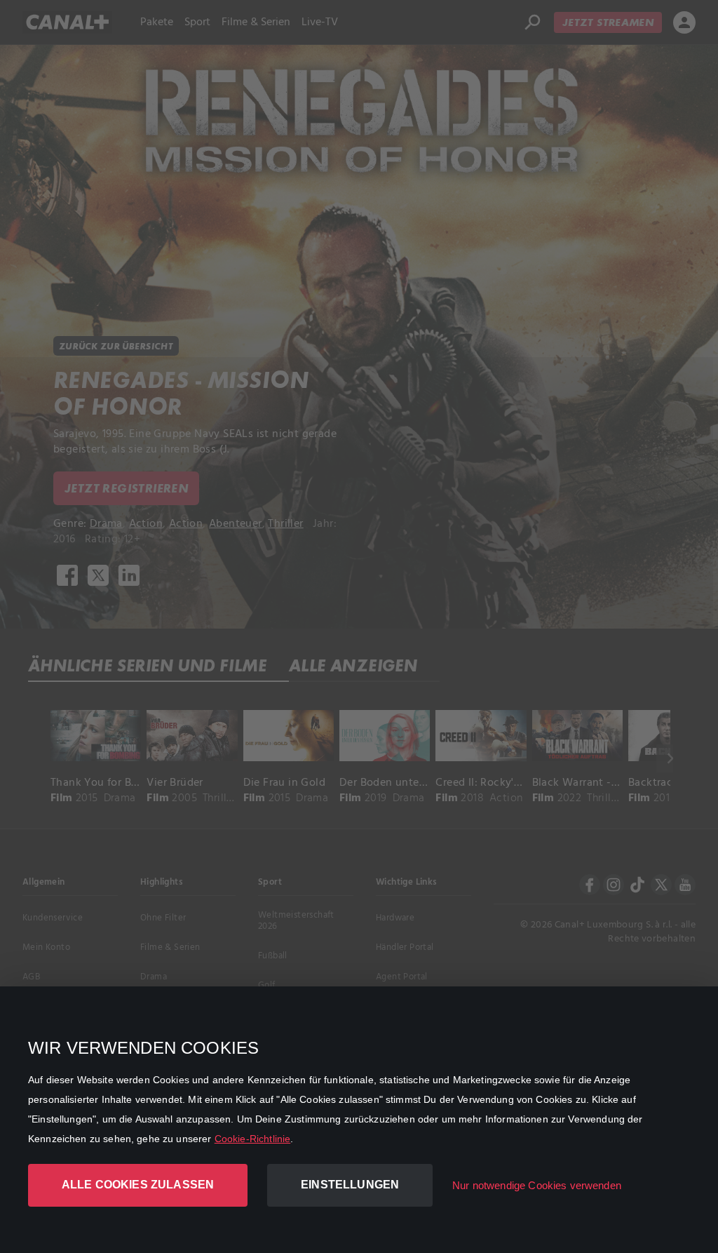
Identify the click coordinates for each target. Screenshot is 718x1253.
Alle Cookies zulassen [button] (138, 1185)
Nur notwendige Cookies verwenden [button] (536, 1185)
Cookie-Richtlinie (253, 1138)
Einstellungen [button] (350, 1185)
